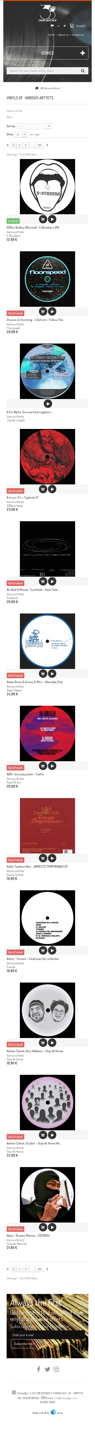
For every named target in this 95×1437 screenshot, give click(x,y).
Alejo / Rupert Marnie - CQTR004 (28, 1235)
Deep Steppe (14, 690)
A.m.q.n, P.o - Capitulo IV (22, 497)
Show (10, 134)
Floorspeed (13, 328)
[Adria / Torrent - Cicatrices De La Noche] (47, 918)
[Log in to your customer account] (65, 26)
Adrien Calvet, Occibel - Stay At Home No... (34, 1143)
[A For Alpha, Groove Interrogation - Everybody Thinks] (47, 371)
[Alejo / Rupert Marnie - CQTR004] (47, 1195)
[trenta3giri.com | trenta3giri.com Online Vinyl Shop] (47, 13)
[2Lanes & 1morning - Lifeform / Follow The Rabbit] (47, 279)
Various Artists (15, 232)
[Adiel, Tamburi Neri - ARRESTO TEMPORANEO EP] (47, 825)
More (9, 117)
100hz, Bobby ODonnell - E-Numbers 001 (33, 227)
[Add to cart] (43, 219)
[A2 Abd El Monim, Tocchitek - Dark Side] (47, 549)
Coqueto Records (17, 1244)
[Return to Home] (37, 88)
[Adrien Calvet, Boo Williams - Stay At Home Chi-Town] (47, 1010)
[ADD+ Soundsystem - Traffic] (47, 733)
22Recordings (15, 505)
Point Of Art (14, 782)
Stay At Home (15, 1059)
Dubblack (12, 598)
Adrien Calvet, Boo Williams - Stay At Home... (36, 1051)
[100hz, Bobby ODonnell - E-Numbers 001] (47, 186)
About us (63, 34)
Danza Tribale (15, 875)
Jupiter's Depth (16, 420)
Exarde (11, 967)
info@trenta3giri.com (66, 1398)
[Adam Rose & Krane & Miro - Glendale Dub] (47, 641)
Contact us (78, 34)
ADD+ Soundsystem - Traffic (25, 774)
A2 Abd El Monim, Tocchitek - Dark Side (32, 590)
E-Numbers (13, 236)
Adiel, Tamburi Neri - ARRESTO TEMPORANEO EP (37, 866)
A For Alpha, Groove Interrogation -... (31, 412)
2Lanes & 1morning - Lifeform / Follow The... (36, 320)
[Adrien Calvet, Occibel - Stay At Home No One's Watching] (47, 1102)
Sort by (11, 126)
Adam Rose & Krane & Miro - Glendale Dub (35, 682)
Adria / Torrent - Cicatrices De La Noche (33, 959)
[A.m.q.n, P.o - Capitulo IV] (47, 456)
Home (51, 34)
